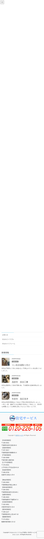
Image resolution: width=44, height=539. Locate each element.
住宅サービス (19, 435)
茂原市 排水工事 (20, 382)
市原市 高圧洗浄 (20, 399)
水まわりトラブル (8, 339)
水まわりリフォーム (8, 343)
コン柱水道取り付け (21, 365)
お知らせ (5, 335)
